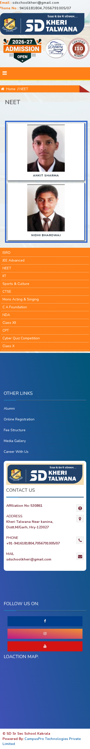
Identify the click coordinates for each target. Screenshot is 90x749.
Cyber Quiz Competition (21, 338)
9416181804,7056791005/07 (45, 8)
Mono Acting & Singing (20, 299)
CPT (5, 330)
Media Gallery (15, 441)
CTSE (6, 291)
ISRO (6, 252)
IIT (4, 276)
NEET (24, 89)
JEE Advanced (13, 260)
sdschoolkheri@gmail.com (35, 2)
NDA (6, 315)
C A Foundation (14, 307)
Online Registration (19, 419)
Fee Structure (15, 430)
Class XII (9, 322)
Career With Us (16, 451)
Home (10, 89)
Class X (8, 346)
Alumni (9, 408)
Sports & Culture (15, 283)
